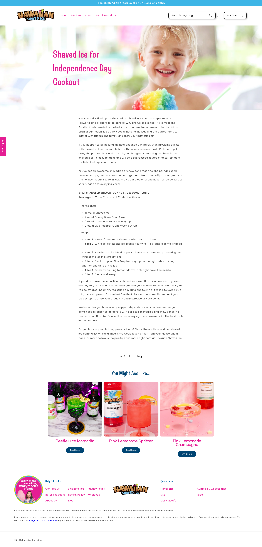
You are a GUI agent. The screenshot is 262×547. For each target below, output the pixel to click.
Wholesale (94, 494)
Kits (162, 494)
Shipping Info (76, 489)
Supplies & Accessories (212, 489)
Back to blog (133, 356)
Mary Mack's (168, 500)
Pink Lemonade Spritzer (131, 441)
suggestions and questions (43, 520)
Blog (200, 494)
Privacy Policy (96, 489)
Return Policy (76, 494)
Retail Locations (55, 494)
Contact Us (52, 489)
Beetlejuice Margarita (75, 441)
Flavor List (166, 489)
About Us (51, 500)
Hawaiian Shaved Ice (32, 540)
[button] (64, 15)
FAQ (70, 500)
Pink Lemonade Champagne (187, 442)
